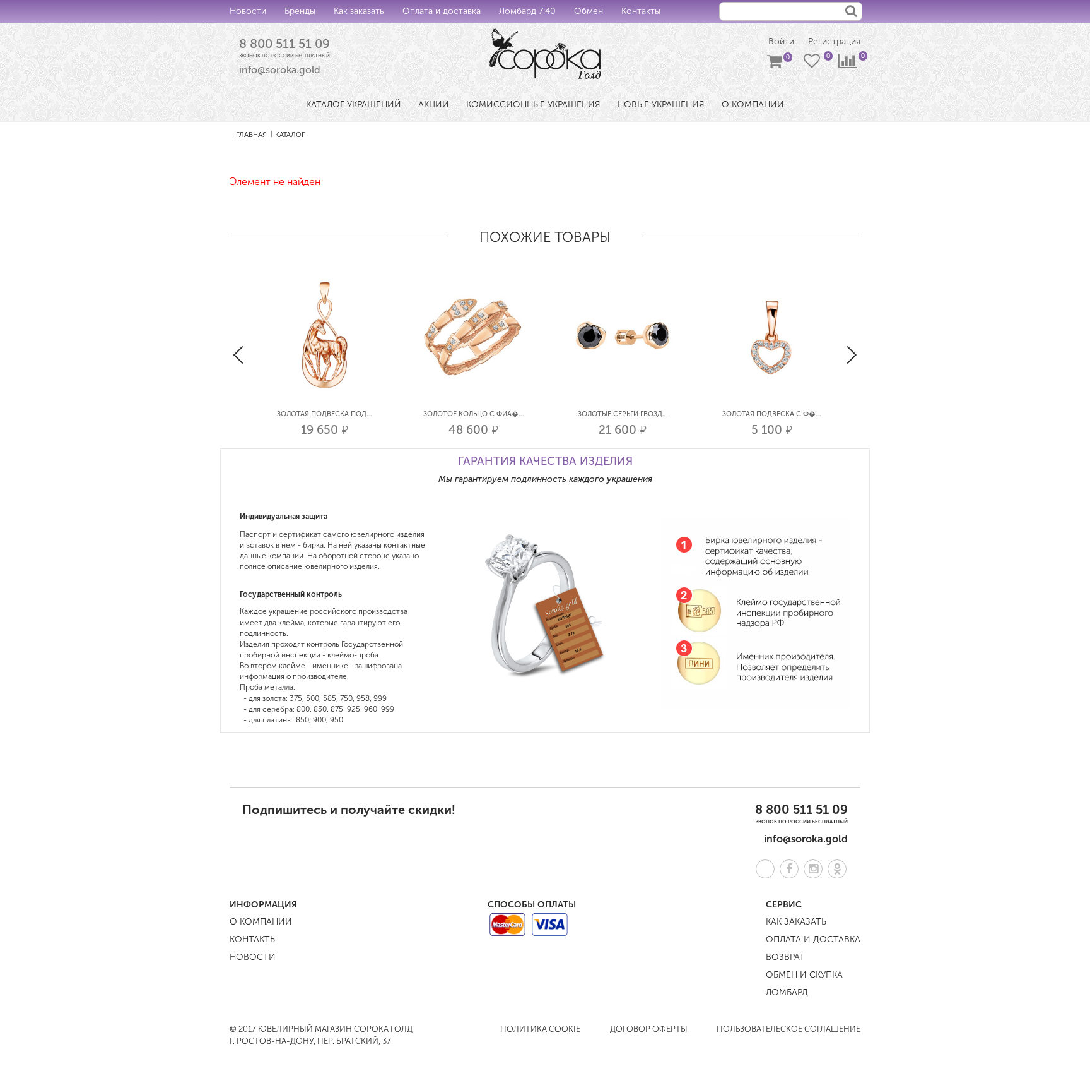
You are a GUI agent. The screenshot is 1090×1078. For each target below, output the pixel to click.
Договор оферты (649, 1029)
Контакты (640, 11)
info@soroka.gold (279, 70)
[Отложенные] (813, 63)
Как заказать (359, 11)
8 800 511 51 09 (284, 43)
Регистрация (834, 41)
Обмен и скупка (804, 974)
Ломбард (787, 992)
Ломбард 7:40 (527, 11)
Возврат (785, 957)
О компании (261, 921)
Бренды (299, 11)
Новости (248, 11)
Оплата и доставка (441, 11)
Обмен (588, 11)
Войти (781, 41)
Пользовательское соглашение (788, 1029)
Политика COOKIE (540, 1029)
